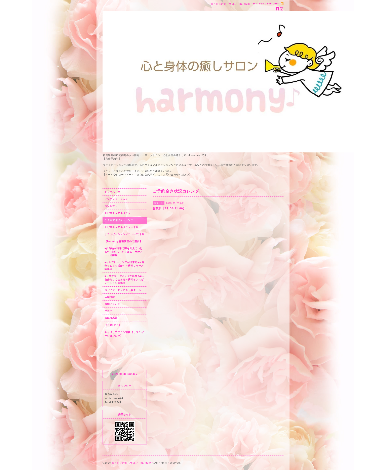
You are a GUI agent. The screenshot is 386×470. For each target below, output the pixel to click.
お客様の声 (111, 318)
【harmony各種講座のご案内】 (123, 241)
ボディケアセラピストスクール (123, 290)
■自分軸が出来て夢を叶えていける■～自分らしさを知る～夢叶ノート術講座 (124, 252)
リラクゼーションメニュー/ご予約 (125, 234)
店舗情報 (110, 297)
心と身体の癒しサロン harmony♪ (132, 462)
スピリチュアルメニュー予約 (122, 227)
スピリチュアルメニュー (119, 213)
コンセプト (111, 206)
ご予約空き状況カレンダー (120, 220)
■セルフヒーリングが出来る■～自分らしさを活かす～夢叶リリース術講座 (124, 265)
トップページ (112, 192)
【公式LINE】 (113, 325)
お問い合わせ (112, 304)
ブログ (108, 311)
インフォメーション (116, 199)
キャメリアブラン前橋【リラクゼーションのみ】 (124, 334)
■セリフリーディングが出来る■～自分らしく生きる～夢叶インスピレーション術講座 (124, 279)
